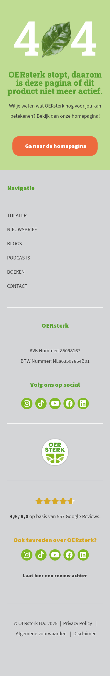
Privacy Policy (77, 623)
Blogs (14, 243)
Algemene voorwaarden (41, 633)
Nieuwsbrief (22, 229)
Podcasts (18, 257)
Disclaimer (84, 633)
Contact (17, 286)
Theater (17, 215)
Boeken (16, 272)
